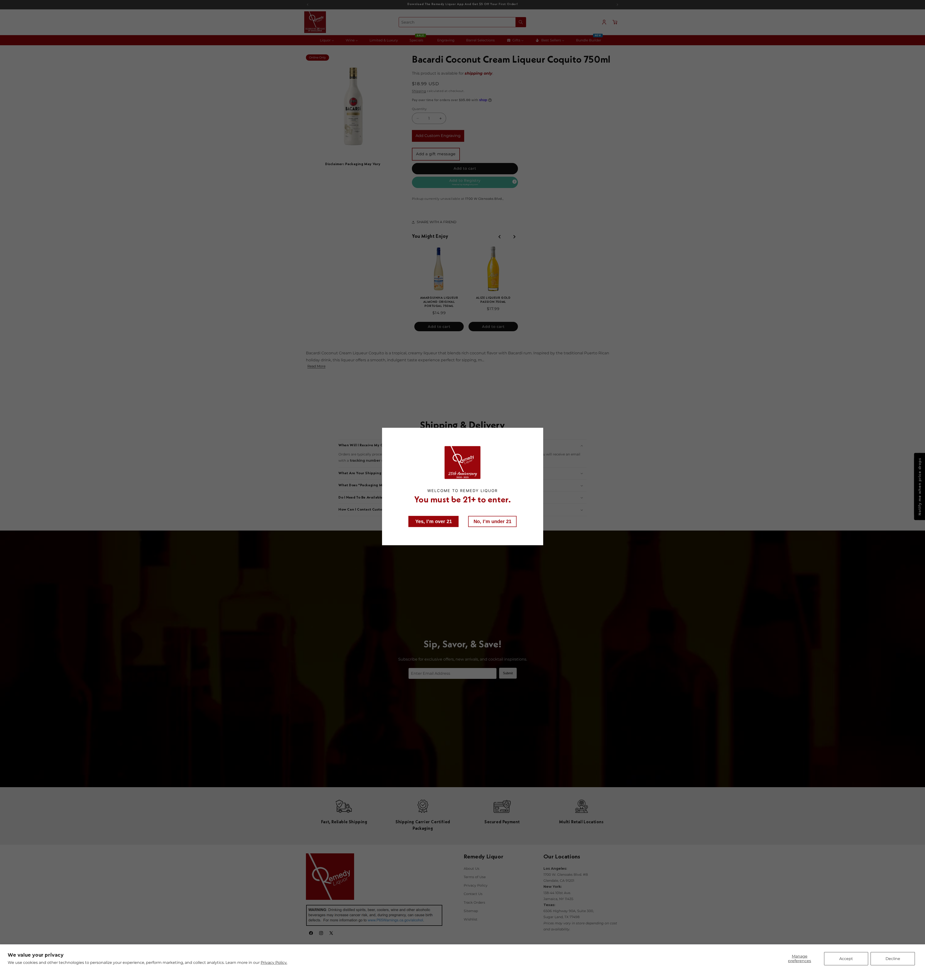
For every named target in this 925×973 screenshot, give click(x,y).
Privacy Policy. (274, 962)
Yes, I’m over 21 (433, 521)
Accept (846, 958)
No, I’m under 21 (492, 521)
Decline (892, 958)
